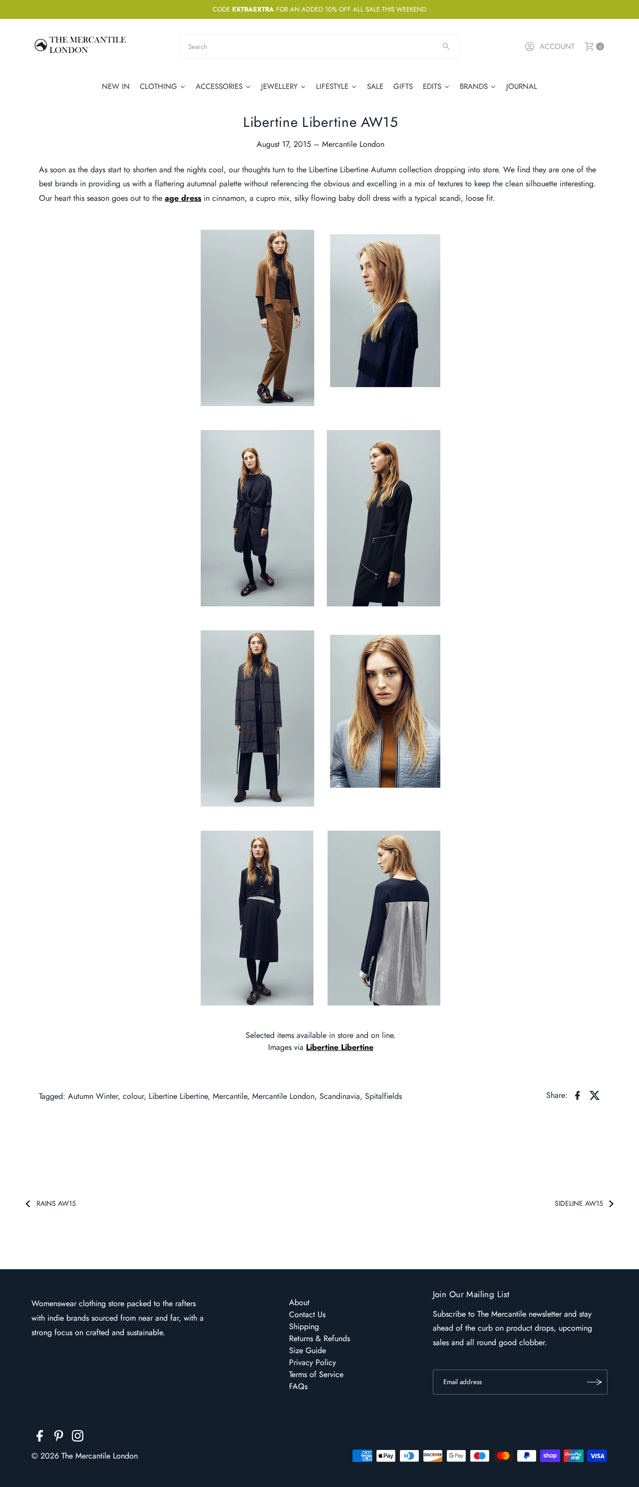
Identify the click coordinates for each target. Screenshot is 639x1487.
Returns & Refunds (319, 1338)
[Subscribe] (595, 1382)
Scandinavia (340, 1096)
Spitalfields (383, 1096)
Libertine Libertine (339, 1047)
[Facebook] (39, 1437)
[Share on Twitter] (595, 1094)
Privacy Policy (312, 1362)
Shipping (304, 1326)
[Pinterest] (58, 1437)
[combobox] (319, 46)
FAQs (298, 1386)
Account (557, 46)
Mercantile (230, 1096)
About (299, 1302)
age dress (183, 198)
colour (133, 1096)
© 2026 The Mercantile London (84, 1456)
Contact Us (307, 1314)
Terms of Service (316, 1374)
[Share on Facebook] (577, 1094)
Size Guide (307, 1350)
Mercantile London (283, 1096)
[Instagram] (77, 1437)
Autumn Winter (93, 1096)
